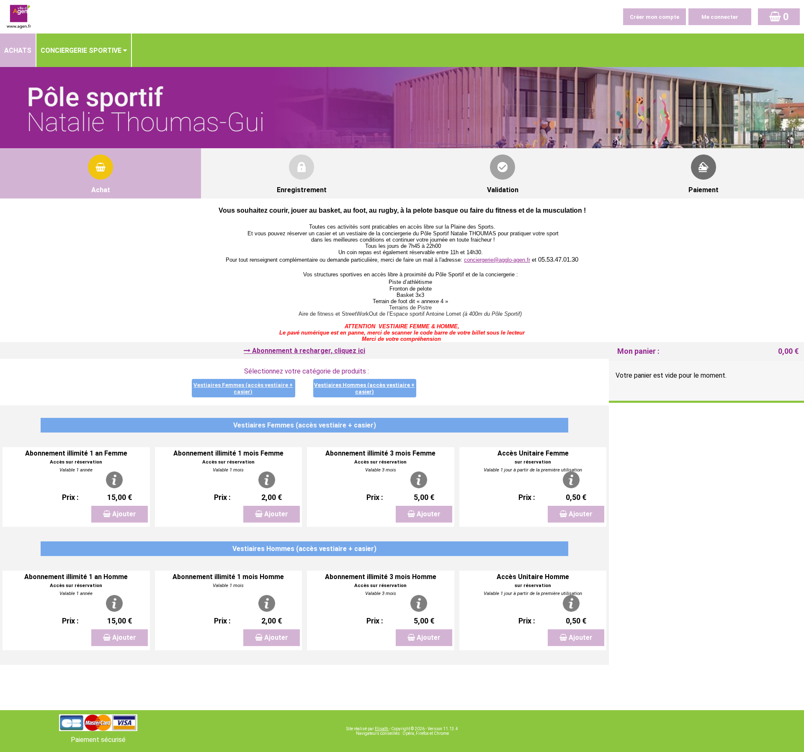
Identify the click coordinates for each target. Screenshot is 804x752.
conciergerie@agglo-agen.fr (497, 260)
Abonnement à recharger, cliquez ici (308, 351)
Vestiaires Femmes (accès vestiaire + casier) (243, 388)
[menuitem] (18, 50)
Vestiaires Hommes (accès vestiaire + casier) (364, 388)
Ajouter (124, 514)
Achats (17, 50)
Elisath (382, 728)
